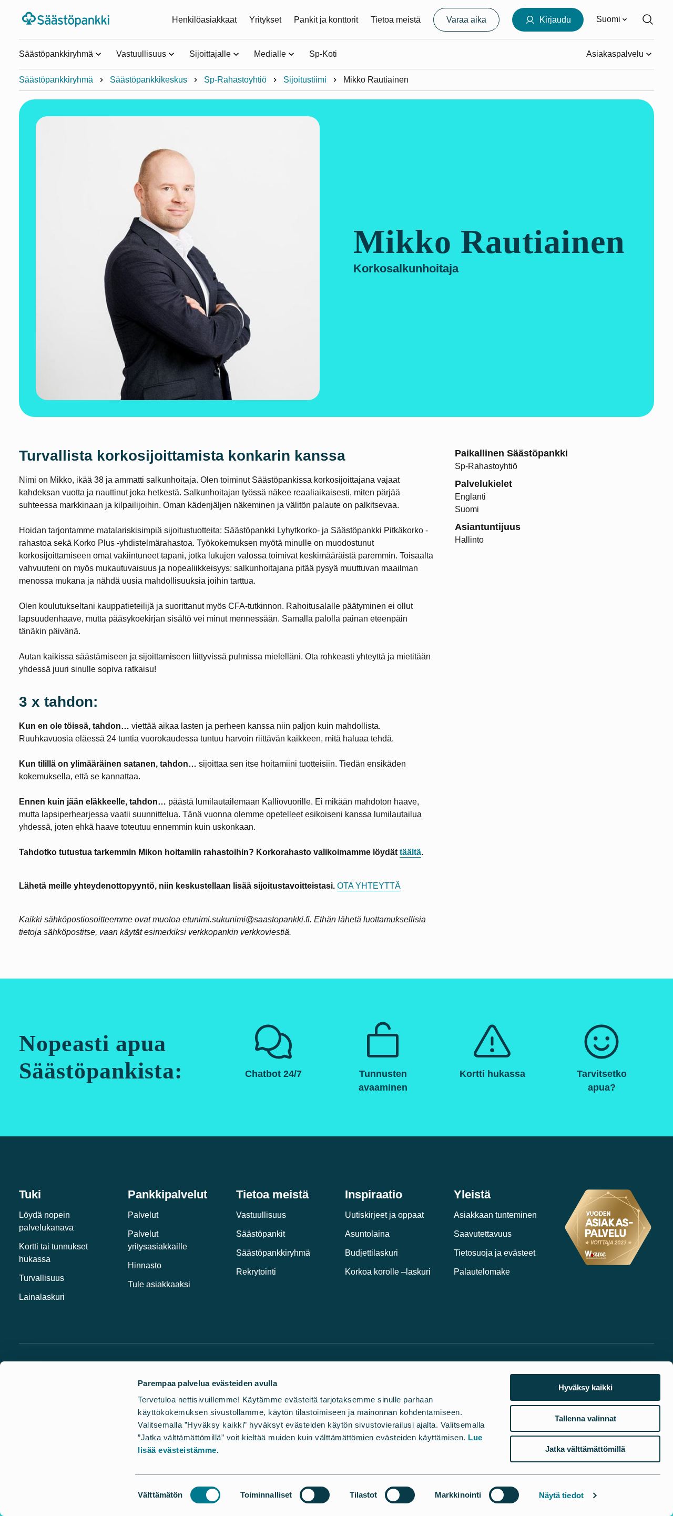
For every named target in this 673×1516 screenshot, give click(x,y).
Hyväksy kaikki (585, 1387)
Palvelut (143, 1214)
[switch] (315, 1495)
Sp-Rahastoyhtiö (235, 79)
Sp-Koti (323, 53)
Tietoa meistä (396, 19)
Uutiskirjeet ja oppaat (384, 1214)
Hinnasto (144, 1265)
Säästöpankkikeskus (148, 79)
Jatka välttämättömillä (585, 1448)
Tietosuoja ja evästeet (494, 1252)
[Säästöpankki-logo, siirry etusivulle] (67, 19)
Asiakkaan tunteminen (495, 1214)
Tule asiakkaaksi (159, 1284)
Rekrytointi (256, 1271)
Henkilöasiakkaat (204, 19)
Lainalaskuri (42, 1297)
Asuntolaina (367, 1233)
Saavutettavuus (483, 1233)
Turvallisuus (41, 1278)
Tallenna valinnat (585, 1418)
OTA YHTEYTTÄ (369, 885)
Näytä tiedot (561, 1495)
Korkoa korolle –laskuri (388, 1271)
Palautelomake (482, 1271)
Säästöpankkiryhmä (56, 79)
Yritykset (265, 19)
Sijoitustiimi (305, 79)
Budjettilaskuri (371, 1252)
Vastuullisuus (261, 1214)
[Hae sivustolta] (647, 19)
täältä (410, 852)
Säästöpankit (260, 1233)
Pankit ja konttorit (326, 19)
